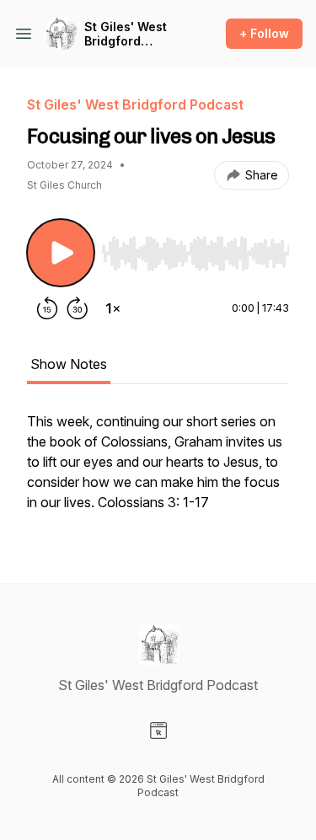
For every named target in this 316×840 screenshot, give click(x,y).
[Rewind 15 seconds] (47, 308)
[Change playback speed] (113, 308)
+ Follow (264, 33)
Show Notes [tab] (68, 364)
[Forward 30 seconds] (77, 308)
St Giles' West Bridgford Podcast (125, 34)
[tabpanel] (158, 470)
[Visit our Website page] (158, 730)
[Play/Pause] (60, 252)
